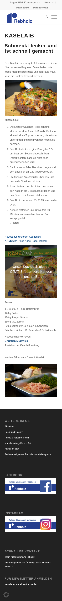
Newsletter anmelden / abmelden (21, 584)
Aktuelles (9, 426)
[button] (6, 595)
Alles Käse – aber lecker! (26, 240)
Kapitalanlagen (12, 448)
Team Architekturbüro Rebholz (20, 557)
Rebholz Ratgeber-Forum (17, 437)
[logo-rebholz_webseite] (26, 17)
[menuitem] (25, 2)
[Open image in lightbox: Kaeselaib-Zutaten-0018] (53, 395)
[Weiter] (49, 379)
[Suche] (44, 17)
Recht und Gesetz (14, 432)
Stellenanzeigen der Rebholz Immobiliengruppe (28, 454)
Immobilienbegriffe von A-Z (18, 443)
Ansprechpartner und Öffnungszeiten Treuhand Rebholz (28, 564)
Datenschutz (40, 7)
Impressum (22, 7)
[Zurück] (12, 379)
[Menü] (52, 17)
